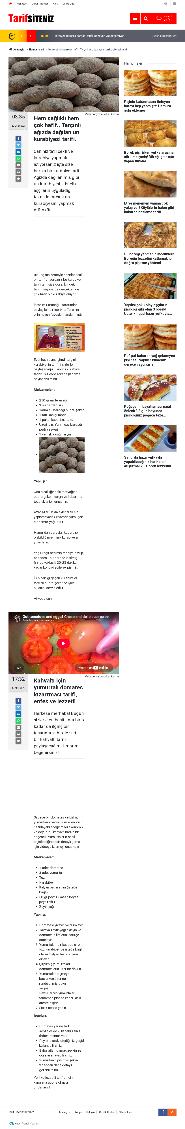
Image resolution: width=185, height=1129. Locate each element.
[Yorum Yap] (18, 179)
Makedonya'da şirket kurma (102, 114)
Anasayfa (64, 1112)
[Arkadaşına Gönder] (18, 165)
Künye (78, 1112)
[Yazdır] (18, 172)
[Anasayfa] (10, 3)
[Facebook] (18, 138)
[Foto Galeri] (175, 3)
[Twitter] (18, 145)
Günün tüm (164, 36)
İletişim (90, 1112)
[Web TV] (166, 3)
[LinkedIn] (18, 152)
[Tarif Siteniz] (31, 18)
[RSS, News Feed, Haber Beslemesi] (172, 1112)
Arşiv (55, 3)
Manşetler (22, 3)
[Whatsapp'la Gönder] (18, 158)
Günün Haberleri (40, 3)
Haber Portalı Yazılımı (27, 1123)
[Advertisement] (59, 244)
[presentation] (21, 36)
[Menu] (135, 18)
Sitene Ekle (68, 3)
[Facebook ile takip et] (162, 1112)
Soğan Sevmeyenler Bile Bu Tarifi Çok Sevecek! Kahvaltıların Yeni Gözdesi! (93, 36)
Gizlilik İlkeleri (107, 1112)
